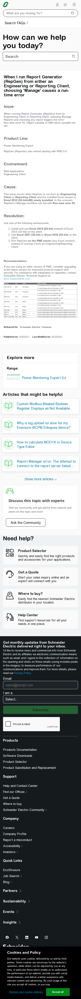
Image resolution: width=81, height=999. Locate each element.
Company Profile (14, 834)
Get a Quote (11, 798)
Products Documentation (20, 750)
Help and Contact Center (20, 786)
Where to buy (12, 804)
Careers (9, 828)
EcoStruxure (11, 870)
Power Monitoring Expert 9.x (44, 378)
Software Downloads (17, 756)
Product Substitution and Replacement (29, 768)
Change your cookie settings (26, 992)
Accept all (58, 992)
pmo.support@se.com (17, 278)
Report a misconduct (17, 840)
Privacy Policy (22, 673)
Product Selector (15, 762)
